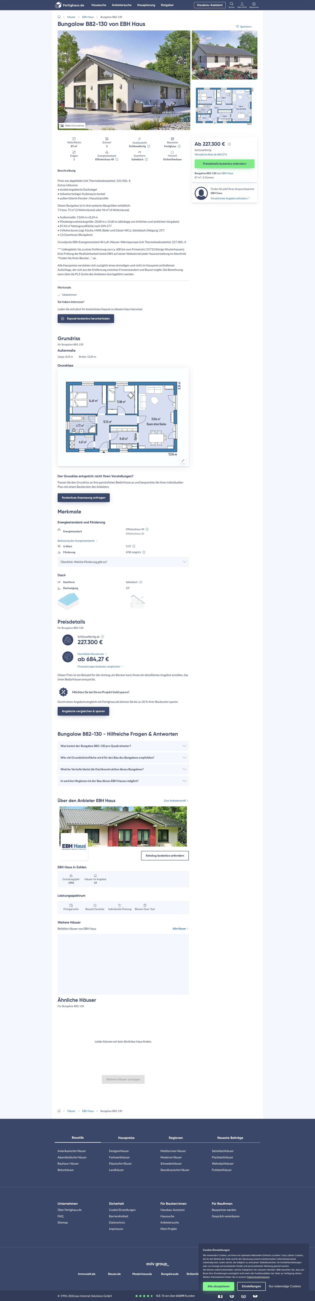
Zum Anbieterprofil (175, 800)
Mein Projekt (168, 1228)
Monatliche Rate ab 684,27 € (211, 154)
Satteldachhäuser (223, 1151)
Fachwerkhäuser (119, 1157)
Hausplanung (146, 5)
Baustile (78, 1138)
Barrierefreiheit (118, 1216)
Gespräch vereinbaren (226, 1216)
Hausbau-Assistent (210, 5)
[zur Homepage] (60, 16)
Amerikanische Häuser (72, 1151)
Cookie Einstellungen (122, 1209)
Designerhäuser (119, 1151)
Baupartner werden (224, 1209)
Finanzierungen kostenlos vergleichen (99, 666)
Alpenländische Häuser (72, 1157)
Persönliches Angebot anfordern (229, 198)
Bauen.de (114, 1274)
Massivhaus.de (142, 1274)
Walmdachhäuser (223, 1163)
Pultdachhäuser (222, 1170)
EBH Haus (88, 16)
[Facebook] (220, 1295)
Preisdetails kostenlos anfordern (224, 163)
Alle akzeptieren (219, 1286)
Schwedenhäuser (171, 1163)
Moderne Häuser (171, 1157)
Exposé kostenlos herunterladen (88, 318)
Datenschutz (117, 1222)
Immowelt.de (86, 1274)
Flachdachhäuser (222, 1157)
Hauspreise (126, 1138)
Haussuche (99, 5)
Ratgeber (167, 5)
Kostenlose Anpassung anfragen (83, 497)
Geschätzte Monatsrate (91, 653)
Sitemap (63, 1222)
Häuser (71, 16)
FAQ (60, 1216)
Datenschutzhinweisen (258, 1277)
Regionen (176, 1138)
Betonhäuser (66, 1170)
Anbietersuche (121, 5)
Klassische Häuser (120, 1163)
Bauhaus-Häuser (68, 1163)
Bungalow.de (169, 1274)
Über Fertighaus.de (69, 1209)
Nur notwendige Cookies (285, 1286)
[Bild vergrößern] (183, 461)
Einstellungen (251, 1286)
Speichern (246, 26)
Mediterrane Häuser (173, 1151)
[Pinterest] (232, 1295)
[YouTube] (255, 1295)
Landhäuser (116, 1170)
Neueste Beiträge (230, 1138)
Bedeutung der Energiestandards (76, 540)
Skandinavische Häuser (174, 1170)
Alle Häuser (179, 928)
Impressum (116, 1228)
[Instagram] (243, 1295)
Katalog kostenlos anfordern (165, 855)
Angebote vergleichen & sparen (83, 711)
